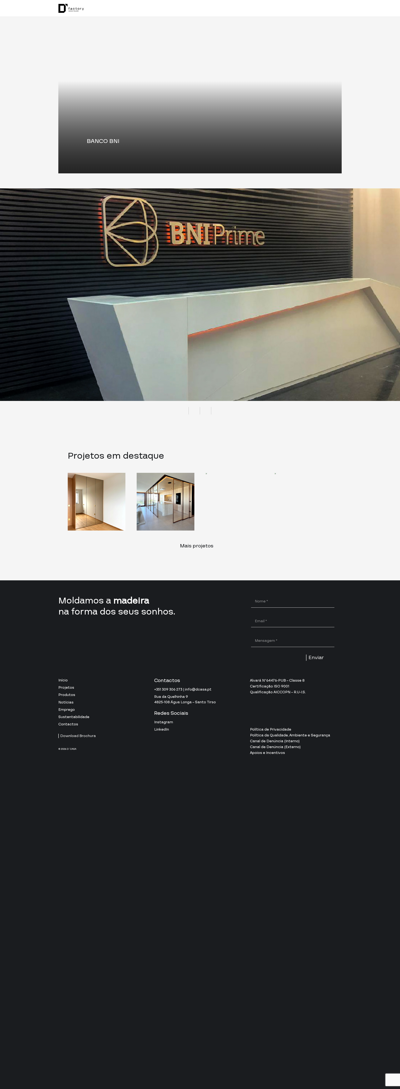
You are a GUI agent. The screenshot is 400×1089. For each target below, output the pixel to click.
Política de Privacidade (270, 729)
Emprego (66, 709)
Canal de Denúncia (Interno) (275, 741)
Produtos (66, 694)
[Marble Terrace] (234, 502)
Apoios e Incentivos (267, 752)
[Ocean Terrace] (96, 502)
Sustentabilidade (73, 717)
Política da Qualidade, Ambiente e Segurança (290, 735)
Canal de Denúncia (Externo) (275, 747)
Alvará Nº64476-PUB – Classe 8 (277, 680)
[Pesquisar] (328, 8)
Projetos (66, 687)
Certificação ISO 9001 (269, 686)
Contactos (68, 724)
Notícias (66, 702)
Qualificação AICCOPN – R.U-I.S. (278, 692)
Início (63, 680)
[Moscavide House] (165, 502)
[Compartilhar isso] (183, 410)
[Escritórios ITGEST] (303, 502)
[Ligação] (71, 8)
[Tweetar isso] (194, 410)
